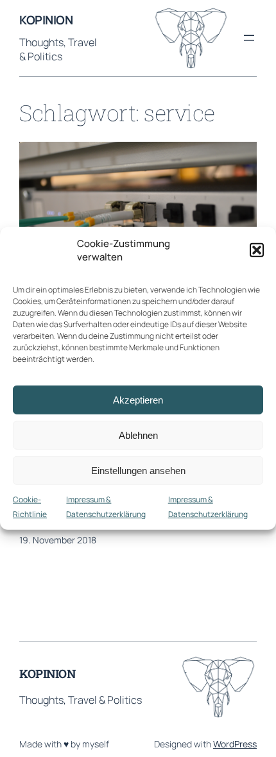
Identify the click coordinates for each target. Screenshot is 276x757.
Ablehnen (138, 434)
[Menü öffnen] (249, 38)
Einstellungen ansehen (138, 469)
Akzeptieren (138, 399)
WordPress (235, 744)
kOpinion (46, 20)
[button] (256, 250)
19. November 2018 (57, 540)
